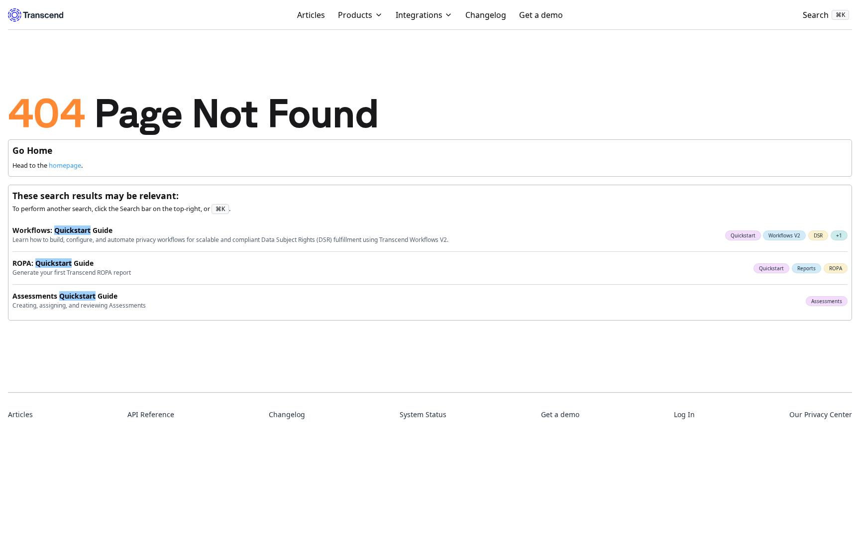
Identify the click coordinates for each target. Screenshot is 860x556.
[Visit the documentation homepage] (35, 15)
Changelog (485, 14)
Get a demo (541, 14)
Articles (311, 14)
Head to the (46, 165)
